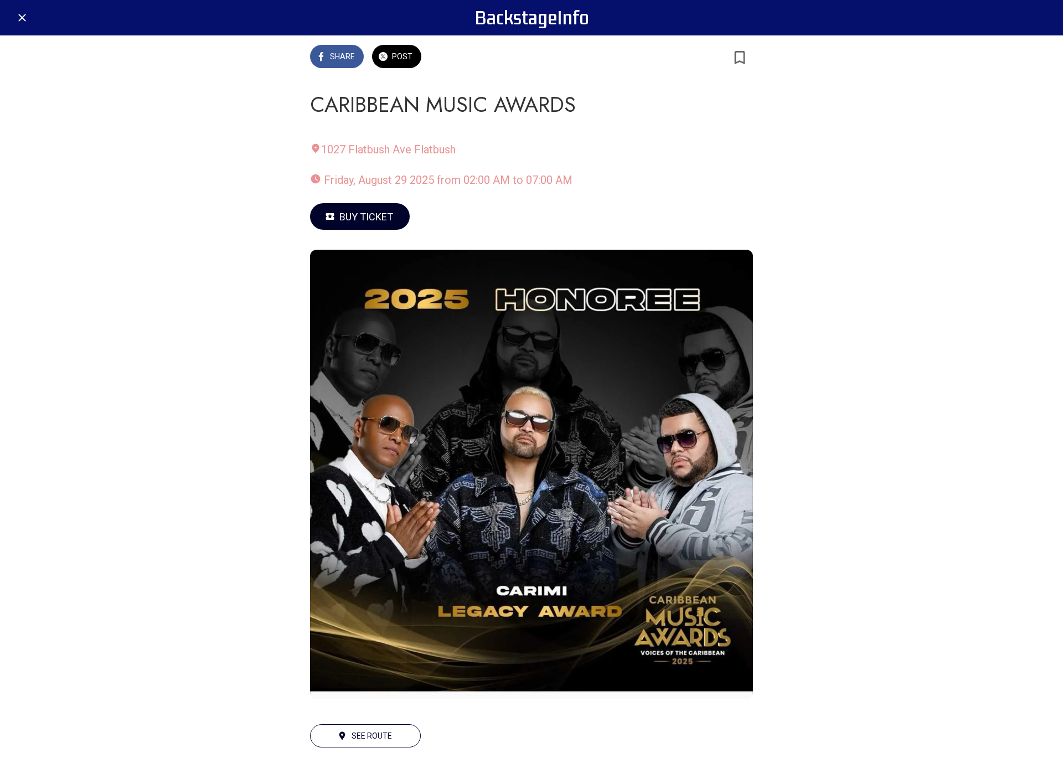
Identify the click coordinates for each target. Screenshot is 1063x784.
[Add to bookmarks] (739, 57)
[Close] (22, 17)
